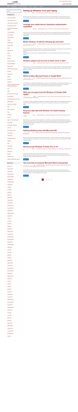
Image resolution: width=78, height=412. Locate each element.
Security (9, 117)
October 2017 (10, 273)
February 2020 (10, 200)
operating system (54, 148)
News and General (10, 109)
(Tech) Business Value (11, 25)
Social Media (9, 122)
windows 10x (67, 62)
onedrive (62, 114)
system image (66, 114)
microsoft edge (59, 96)
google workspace (54, 78)
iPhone (8, 91)
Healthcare (9, 81)
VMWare (9, 140)
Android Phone (10, 42)
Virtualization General (11, 138)
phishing (24, 133)
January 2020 (10, 202)
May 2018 (9, 255)
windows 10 (57, 12)
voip (32, 79)
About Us (41, 6)
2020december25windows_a (42, 43)
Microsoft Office (10, 96)
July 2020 (9, 187)
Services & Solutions (23, 6)
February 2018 (10, 263)
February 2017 (10, 294)
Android (8, 40)
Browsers (9, 55)
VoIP (34, 78)
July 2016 (9, 312)
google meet (48, 78)
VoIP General (9, 146)
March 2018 (9, 260)
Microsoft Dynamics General (12, 93)
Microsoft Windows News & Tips (13, 99)
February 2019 (10, 231)
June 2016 (9, 315)
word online (38, 166)
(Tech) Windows (10, 37)
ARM (47, 62)
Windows (33, 12)
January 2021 (10, 171)
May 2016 (9, 317)
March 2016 (9, 323)
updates (59, 62)
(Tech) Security (10, 34)
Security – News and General (12, 119)
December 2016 (10, 299)
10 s (37, 148)
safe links (27, 133)
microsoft (49, 12)
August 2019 (9, 215)
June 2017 (9, 283)
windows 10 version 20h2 (34, 97)
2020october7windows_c (42, 148)
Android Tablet (10, 45)
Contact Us (69, 1)
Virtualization (9, 135)
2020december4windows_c (41, 62)
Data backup (52, 114)
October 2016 (10, 304)
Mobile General (10, 101)
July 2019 (9, 218)
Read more (26, 20)
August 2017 (9, 278)
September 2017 (10, 276)
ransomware (53, 12)
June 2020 (9, 189)
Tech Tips (9, 127)
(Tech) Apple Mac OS (11, 20)
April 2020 (9, 195)
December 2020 (10, 174)
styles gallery (34, 166)
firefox (55, 28)
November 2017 (10, 270)
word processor (42, 166)
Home (61, 1)
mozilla (63, 28)
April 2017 (9, 289)
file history (55, 114)
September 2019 (10, 213)
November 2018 (10, 239)
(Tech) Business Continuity (12, 23)
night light (58, 43)
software (62, 148)
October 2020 (10, 179)
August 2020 (9, 184)
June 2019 (9, 221)
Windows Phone (10, 156)
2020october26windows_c (41, 114)
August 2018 (9, 247)
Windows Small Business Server (13, 159)
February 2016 (10, 325)
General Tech (9, 74)
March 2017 (9, 291)
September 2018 (10, 244)
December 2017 (10, 268)
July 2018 (9, 249)
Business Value (10, 66)
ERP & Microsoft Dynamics (12, 68)
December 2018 (10, 236)
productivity (68, 43)
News (8, 106)
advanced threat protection (47, 132)
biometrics (49, 28)
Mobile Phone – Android (11, 104)
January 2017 (10, 297)
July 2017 (9, 281)
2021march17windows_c (40, 12)
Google (8, 76)
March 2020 (9, 197)
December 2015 (10, 330)
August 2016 (9, 310)
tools (69, 114)
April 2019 (9, 226)
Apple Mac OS (10, 50)
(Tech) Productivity (10, 32)
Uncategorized (10, 133)
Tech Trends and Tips (11, 130)
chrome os (49, 62)
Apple (8, 47)
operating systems (63, 43)
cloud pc (53, 62)
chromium (48, 96)
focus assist (52, 43)
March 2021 (9, 166)
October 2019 (10, 210)
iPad (8, 88)
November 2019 (10, 208)
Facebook (9, 71)
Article (8, 53)
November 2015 (10, 333)
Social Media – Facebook (12, 125)
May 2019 (9, 223)
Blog (30, 6)
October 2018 (10, 242)
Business (9, 58)
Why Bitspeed (14, 6)
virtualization (66, 148)
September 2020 (10, 181)
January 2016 (10, 328)
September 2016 (10, 307)
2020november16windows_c (42, 96)
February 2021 (10, 168)
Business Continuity (11, 61)
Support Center (64, 1)
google (58, 28)
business (48, 43)
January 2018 (10, 265)
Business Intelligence (11, 63)
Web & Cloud (35, 28)
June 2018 (9, 252)
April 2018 (9, 257)
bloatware (46, 12)
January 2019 (10, 234)
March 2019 (9, 229)
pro (57, 148)
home (47, 148)
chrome (53, 28)
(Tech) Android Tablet (11, 17)
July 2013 (9, 336)
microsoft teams (67, 78)
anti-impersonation (55, 132)
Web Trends (9, 151)
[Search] (20, 11)
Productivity (9, 114)
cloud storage (47, 114)
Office (33, 132)
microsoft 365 (62, 78)
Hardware (9, 79)
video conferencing (29, 79)
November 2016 (10, 302)
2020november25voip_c (40, 78)
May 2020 (9, 192)
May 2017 (9, 286)
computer (51, 96)
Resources (35, 6)
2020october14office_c (39, 132)
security (59, 148)
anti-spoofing (60, 132)
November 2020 (10, 176)
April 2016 (9, 320)
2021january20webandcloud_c (43, 28)
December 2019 (10, 205)
